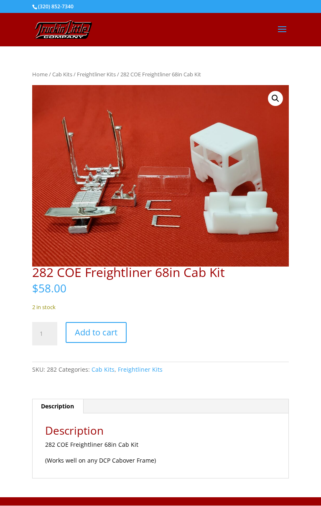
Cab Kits (62, 74)
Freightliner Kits (96, 74)
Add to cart (96, 332)
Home (40, 74)
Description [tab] (57, 406)
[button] (275, 98)
